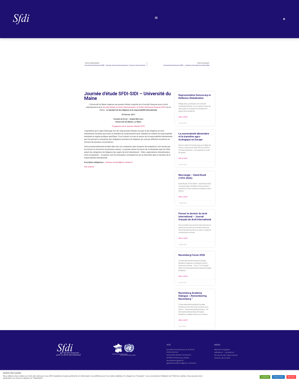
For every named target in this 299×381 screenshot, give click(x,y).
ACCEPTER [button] (265, 377)
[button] (156, 18)
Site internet (89, 167)
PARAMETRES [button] (278, 377)
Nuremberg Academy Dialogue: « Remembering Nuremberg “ (192, 296)
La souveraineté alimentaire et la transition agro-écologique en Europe (193, 136)
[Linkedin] (284, 19)
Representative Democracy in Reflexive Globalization (194, 96)
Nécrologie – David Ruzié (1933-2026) (192, 176)
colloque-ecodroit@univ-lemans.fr (119, 162)
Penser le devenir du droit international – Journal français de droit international (194, 216)
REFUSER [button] (291, 377)
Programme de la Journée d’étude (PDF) (128, 126)
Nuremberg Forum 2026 (191, 255)
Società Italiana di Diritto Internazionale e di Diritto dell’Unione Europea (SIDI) (134, 107)
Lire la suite (183, 117)
